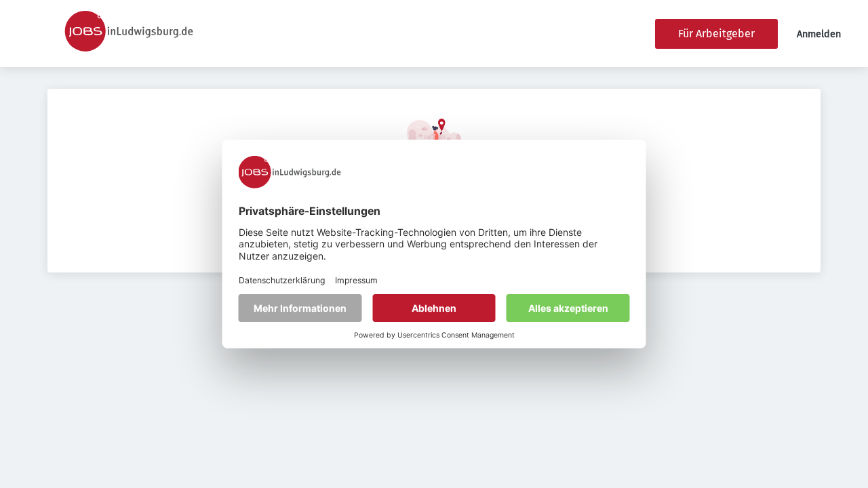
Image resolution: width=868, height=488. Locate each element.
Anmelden (819, 34)
